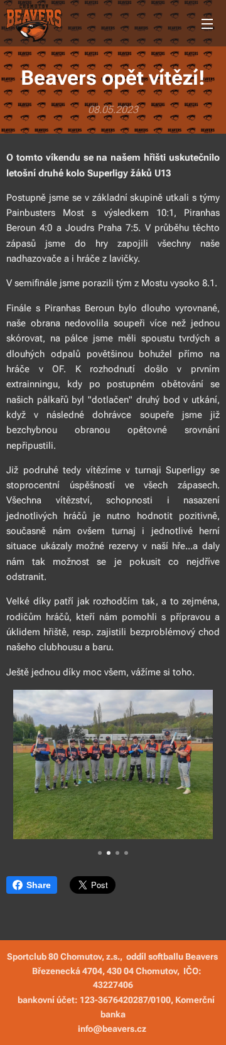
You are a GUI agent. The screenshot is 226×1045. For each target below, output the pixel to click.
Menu (207, 23)
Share (38, 885)
